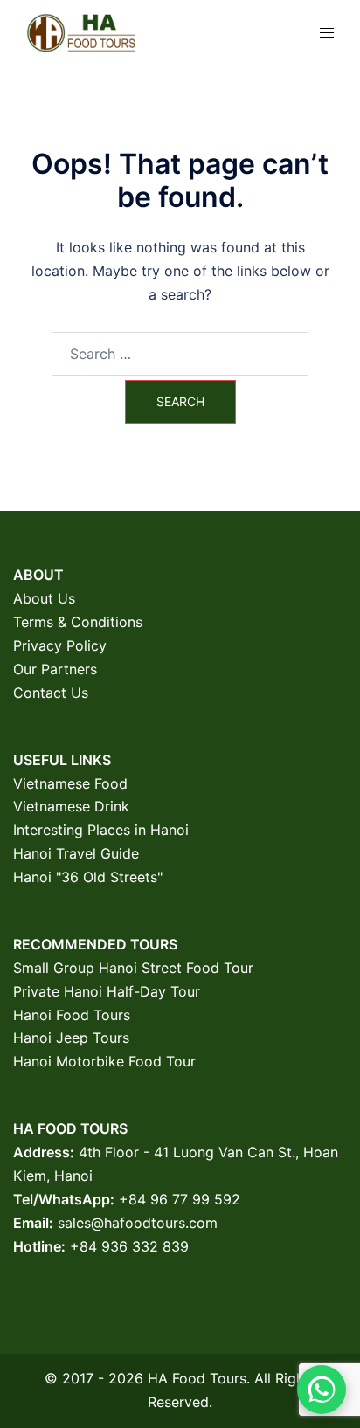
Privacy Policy (60, 645)
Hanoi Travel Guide (76, 853)
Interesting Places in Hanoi (101, 829)
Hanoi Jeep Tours (71, 1037)
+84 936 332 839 (129, 1246)
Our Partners (55, 669)
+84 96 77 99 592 (179, 1199)
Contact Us (50, 692)
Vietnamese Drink (71, 806)
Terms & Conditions (77, 622)
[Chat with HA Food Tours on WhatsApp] (321, 1389)
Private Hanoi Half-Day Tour (106, 991)
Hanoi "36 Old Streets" (88, 877)
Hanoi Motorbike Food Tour (104, 1061)
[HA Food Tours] (80, 31)
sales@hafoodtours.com (138, 1222)
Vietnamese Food (70, 783)
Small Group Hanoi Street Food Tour (133, 967)
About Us (44, 598)
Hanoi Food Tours (71, 1015)
